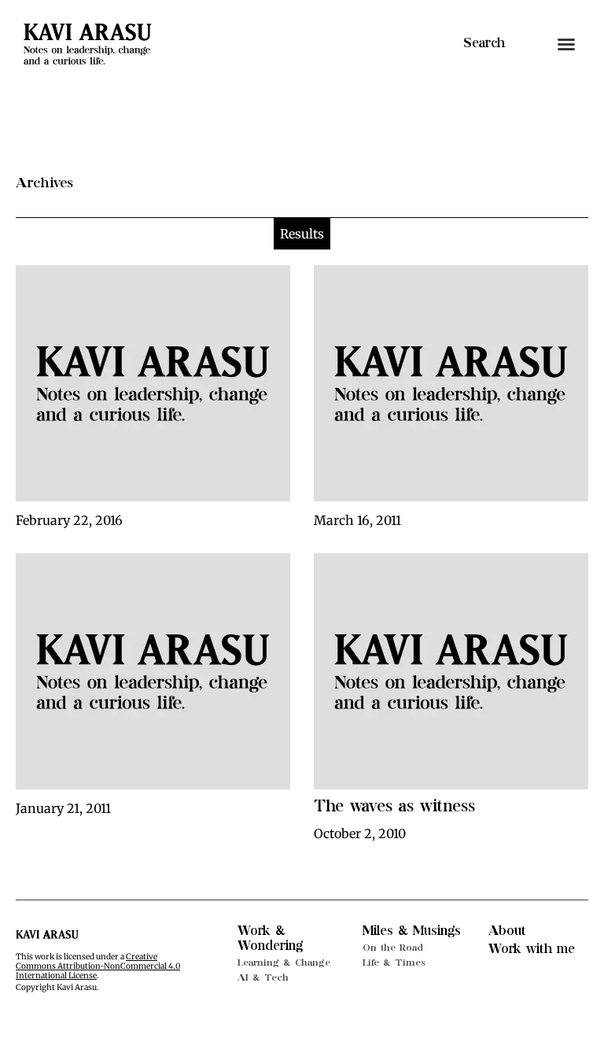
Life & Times (394, 962)
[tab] (302, 233)
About (507, 931)
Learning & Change (284, 962)
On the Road (393, 947)
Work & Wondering (270, 938)
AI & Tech (263, 977)
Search (484, 43)
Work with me (531, 949)
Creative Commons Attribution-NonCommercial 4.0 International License (98, 966)
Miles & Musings (412, 931)
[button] (566, 44)
